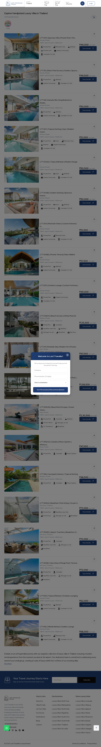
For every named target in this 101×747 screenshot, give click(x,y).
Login (91, 3)
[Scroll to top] (96, 728)
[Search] (82, 3)
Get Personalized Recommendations (50, 390)
